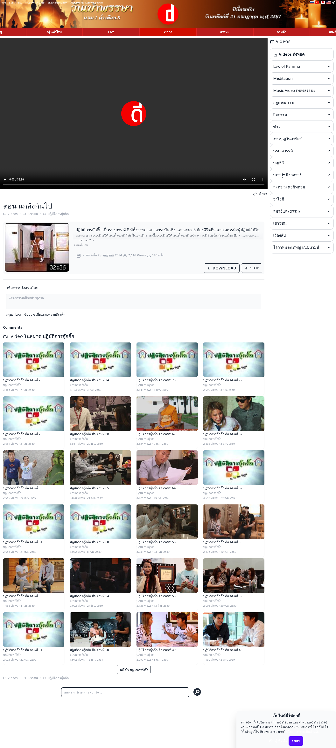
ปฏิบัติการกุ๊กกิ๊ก (58, 214)
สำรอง (263, 193)
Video (168, 32)
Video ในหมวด (41, 336)
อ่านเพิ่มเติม (81, 245)
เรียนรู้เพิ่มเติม (278, 741)
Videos (13, 214)
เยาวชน (32, 214)
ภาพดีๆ (281, 32)
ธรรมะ (224, 32)
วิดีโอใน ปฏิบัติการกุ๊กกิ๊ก (134, 670)
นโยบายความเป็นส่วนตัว (302, 732)
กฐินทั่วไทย (54, 32)
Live (111, 32)
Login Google (25, 314)
